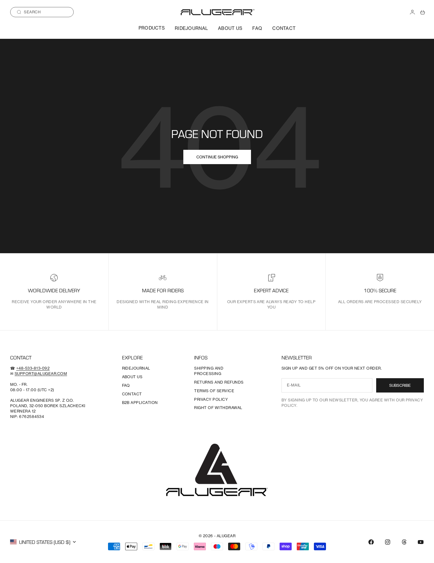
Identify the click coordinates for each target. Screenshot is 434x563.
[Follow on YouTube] (420, 542)
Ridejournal (191, 28)
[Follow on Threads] (404, 542)
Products (152, 28)
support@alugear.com (41, 373)
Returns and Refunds (218, 382)
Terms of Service (214, 390)
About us (230, 28)
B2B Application (140, 402)
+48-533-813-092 (33, 368)
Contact (283, 28)
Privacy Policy (211, 399)
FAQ (257, 28)
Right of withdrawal (218, 407)
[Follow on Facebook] (371, 542)
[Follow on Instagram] (387, 542)
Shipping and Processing (208, 371)
